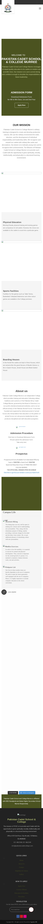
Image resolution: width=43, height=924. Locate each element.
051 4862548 (18, 842)
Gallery (21, 874)
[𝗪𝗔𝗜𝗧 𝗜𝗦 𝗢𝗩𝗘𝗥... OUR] (12, 780)
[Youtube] (21, 916)
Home (21, 860)
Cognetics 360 (33, 922)
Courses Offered (21, 889)
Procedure (21, 896)
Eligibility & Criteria (21, 871)
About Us (21, 864)
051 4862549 (27, 842)
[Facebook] (18, 916)
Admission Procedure (21, 433)
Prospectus (21, 454)
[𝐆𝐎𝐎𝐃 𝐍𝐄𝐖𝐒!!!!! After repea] (12, 643)
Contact (21, 867)
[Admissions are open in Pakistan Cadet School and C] (12, 610)
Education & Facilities (21, 893)
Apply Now (21, 886)
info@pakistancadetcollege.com (22, 846)
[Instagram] (25, 916)
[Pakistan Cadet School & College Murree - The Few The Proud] (8, 7)
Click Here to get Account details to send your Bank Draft (21, 472)
